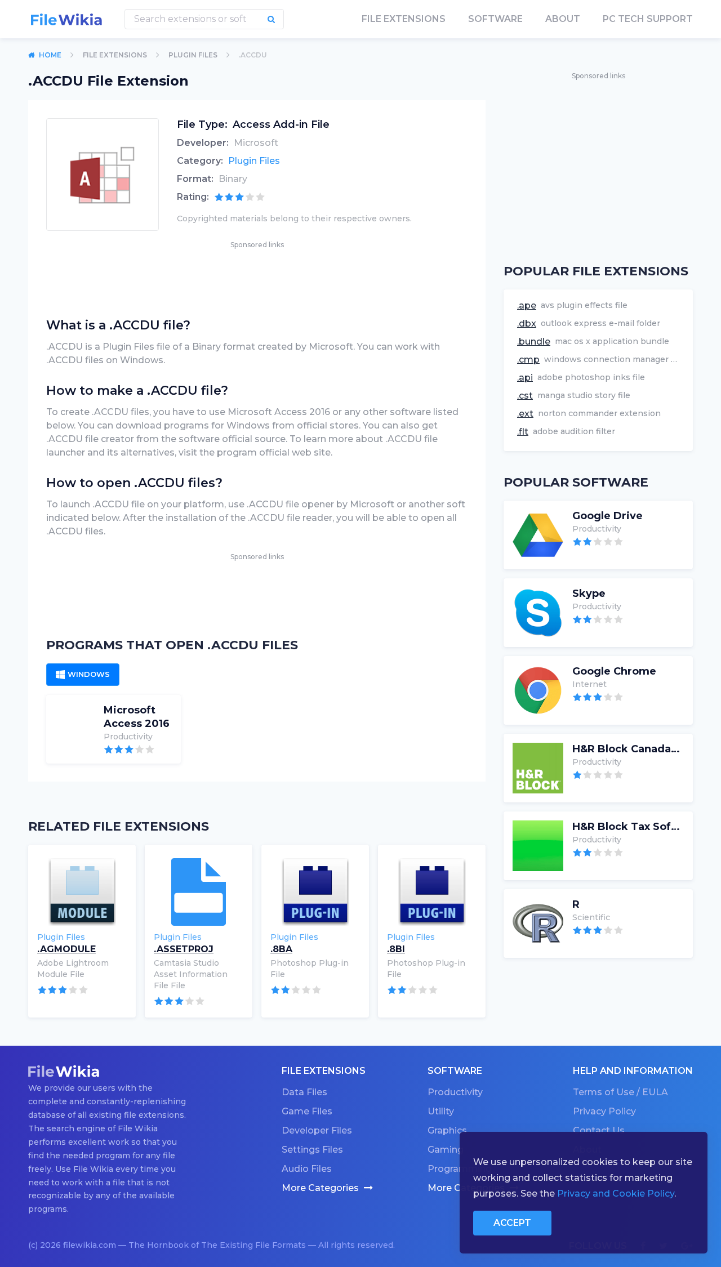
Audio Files (307, 1168)
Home (50, 55)
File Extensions (115, 55)
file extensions (404, 19)
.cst (525, 395)
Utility (441, 1111)
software (495, 19)
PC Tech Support (648, 19)
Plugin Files (192, 55)
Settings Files (312, 1149)
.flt (522, 431)
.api (525, 377)
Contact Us (599, 1130)
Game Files (307, 1111)
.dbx (526, 323)
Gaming (446, 1149)
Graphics (447, 1130)
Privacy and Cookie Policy (615, 1193)
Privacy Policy (604, 1111)
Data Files (304, 1092)
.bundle (533, 341)
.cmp (528, 359)
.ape (526, 305)
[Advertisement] (257, 276)
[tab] (82, 674)
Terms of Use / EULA (620, 1092)
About (562, 19)
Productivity (455, 1092)
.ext (525, 413)
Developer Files (317, 1130)
